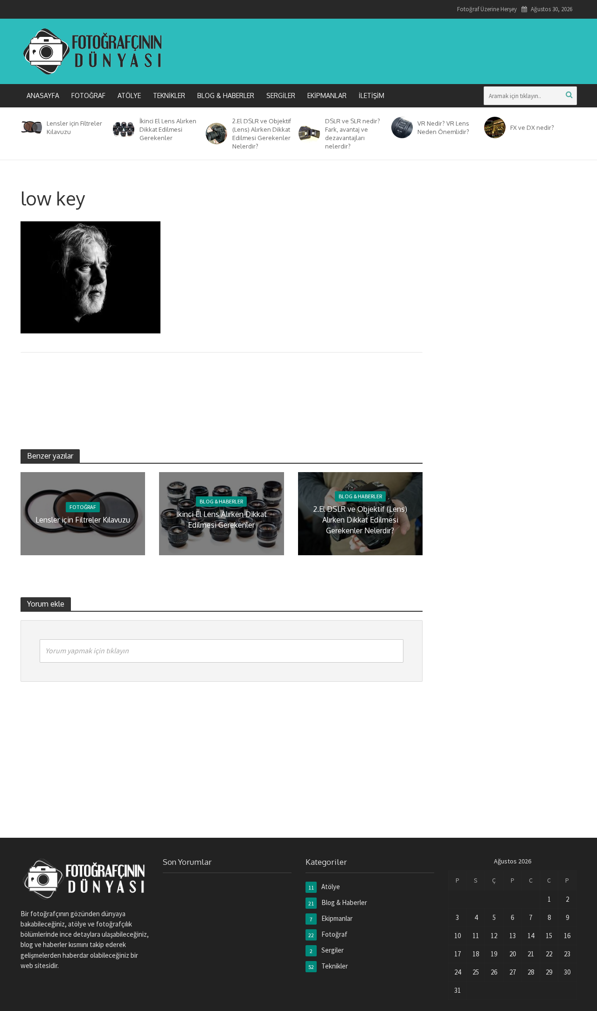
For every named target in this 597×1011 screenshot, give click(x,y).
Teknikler (169, 95)
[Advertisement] (407, 49)
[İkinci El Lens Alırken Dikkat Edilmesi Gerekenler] (122, 129)
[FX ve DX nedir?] (493, 127)
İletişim (371, 95)
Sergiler (280, 95)
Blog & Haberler (225, 95)
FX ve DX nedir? (532, 127)
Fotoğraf (88, 95)
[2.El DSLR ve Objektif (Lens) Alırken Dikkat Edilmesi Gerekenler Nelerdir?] (215, 133)
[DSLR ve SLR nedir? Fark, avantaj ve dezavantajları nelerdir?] (307, 133)
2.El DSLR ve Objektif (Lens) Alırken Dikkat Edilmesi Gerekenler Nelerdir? (261, 133)
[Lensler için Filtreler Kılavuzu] (30, 127)
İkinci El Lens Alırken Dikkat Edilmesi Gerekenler (167, 129)
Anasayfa (43, 95)
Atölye (129, 95)
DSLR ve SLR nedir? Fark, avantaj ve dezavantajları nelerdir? (352, 133)
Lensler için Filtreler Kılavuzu (74, 127)
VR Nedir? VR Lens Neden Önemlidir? (443, 127)
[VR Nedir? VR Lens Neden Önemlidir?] (400, 127)
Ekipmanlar (327, 95)
